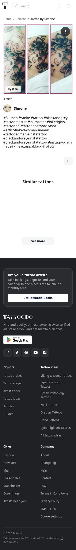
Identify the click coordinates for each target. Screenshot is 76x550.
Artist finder (11, 391)
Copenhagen (12, 493)
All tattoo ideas (51, 435)
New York (9, 463)
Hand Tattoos (50, 420)
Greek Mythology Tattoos (52, 395)
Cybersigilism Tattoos (56, 428)
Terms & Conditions (54, 493)
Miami (7, 470)
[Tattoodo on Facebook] (45, 352)
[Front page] (5, 6)
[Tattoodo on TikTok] (17, 352)
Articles (8, 406)
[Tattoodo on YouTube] (35, 352)
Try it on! (13, 89)
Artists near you (14, 501)
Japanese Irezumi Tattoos (53, 384)
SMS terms (48, 509)
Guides (8, 414)
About (45, 455)
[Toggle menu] (68, 6)
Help (44, 470)
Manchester (11, 486)
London (8, 455)
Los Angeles (11, 478)
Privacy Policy (50, 501)
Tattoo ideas (11, 399)
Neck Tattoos (49, 405)
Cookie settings (51, 516)
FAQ (43, 486)
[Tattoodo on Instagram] (7, 352)
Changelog (48, 463)
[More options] (65, 31)
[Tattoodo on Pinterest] (26, 352)
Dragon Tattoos (51, 412)
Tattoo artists (12, 376)
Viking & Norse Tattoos (56, 376)
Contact (46, 478)
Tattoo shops (12, 383)
